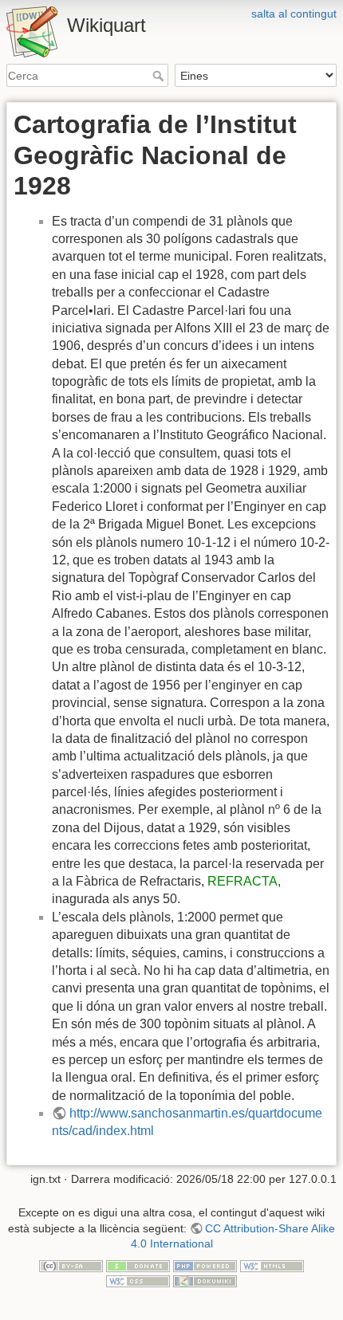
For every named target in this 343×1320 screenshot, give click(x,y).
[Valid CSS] (138, 1281)
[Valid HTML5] (272, 1265)
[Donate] (138, 1265)
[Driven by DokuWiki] (205, 1281)
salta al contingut (294, 13)
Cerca (160, 75)
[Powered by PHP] (205, 1265)
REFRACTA (242, 881)
